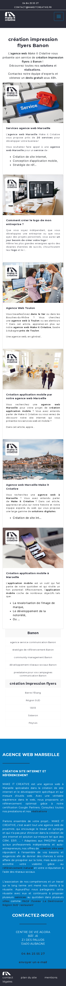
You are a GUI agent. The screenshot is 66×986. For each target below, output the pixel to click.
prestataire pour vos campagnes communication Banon (33, 674)
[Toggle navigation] (58, 16)
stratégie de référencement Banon (33, 649)
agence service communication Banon (33, 642)
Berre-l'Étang (33, 692)
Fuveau (36, 901)
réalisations (39, 811)
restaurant (27, 905)
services (20, 897)
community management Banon (33, 657)
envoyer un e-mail (33, 962)
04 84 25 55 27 (30, 3)
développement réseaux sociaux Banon (33, 664)
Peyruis (33, 722)
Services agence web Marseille (28, 128)
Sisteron (33, 715)
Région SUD (33, 700)
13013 (33, 707)
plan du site (29, 977)
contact (8, 977)
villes (6, 901)
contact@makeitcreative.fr (33, 7)
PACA (25, 901)
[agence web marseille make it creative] (7, 973)
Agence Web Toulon (20, 308)
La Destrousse (53, 901)
